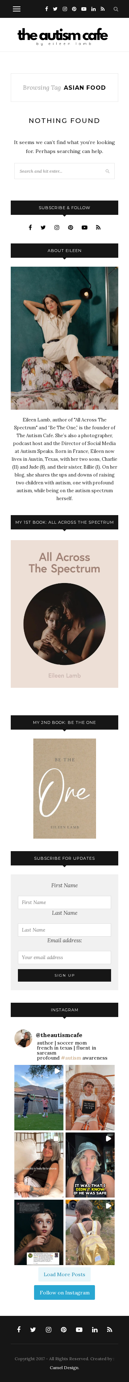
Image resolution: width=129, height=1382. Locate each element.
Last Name (64, 912)
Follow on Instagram (65, 1292)
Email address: (64, 940)
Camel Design (64, 1367)
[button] (38, 1097)
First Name (64, 885)
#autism (71, 1058)
